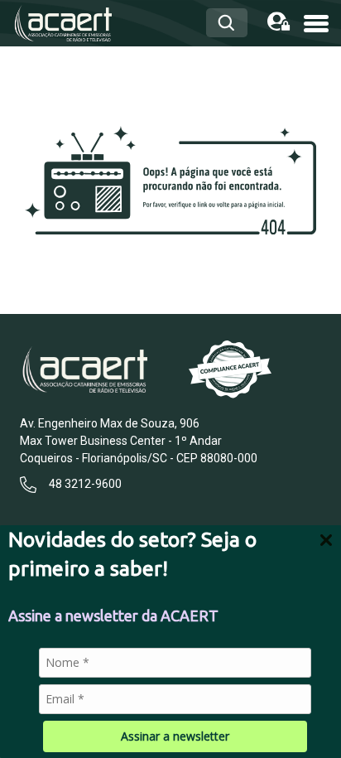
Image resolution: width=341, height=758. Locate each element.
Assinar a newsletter (175, 736)
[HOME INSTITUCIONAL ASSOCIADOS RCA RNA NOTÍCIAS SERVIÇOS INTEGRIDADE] (316, 22)
